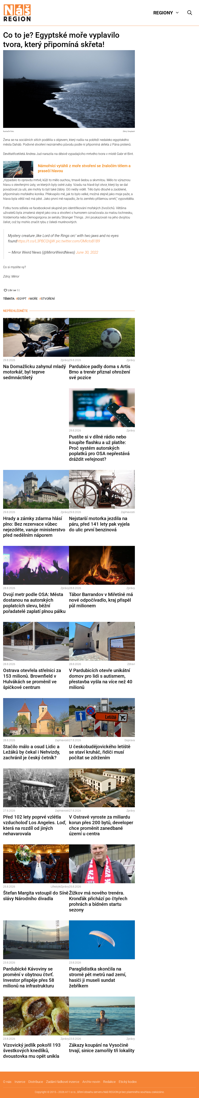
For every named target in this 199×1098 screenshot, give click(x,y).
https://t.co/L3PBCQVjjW (36, 241)
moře (34, 298)
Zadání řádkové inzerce (62, 1082)
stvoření (48, 298)
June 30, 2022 (87, 252)
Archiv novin (91, 1082)
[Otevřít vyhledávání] (189, 13)
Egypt (21, 298)
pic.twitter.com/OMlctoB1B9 (78, 241)
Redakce (109, 1082)
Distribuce (35, 1082)
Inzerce (20, 1082)
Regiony (163, 13)
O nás (7, 1082)
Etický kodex (128, 1082)
